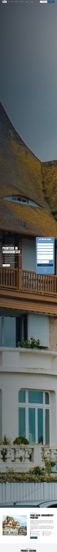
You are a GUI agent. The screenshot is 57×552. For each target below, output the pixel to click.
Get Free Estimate (44, 265)
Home (9, 1)
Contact (32, 1)
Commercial (22, 1)
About (12, 1)
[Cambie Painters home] (4, 2)
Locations (27, 1)
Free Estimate (50, 1)
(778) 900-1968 (44, 1)
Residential (16, 1)
